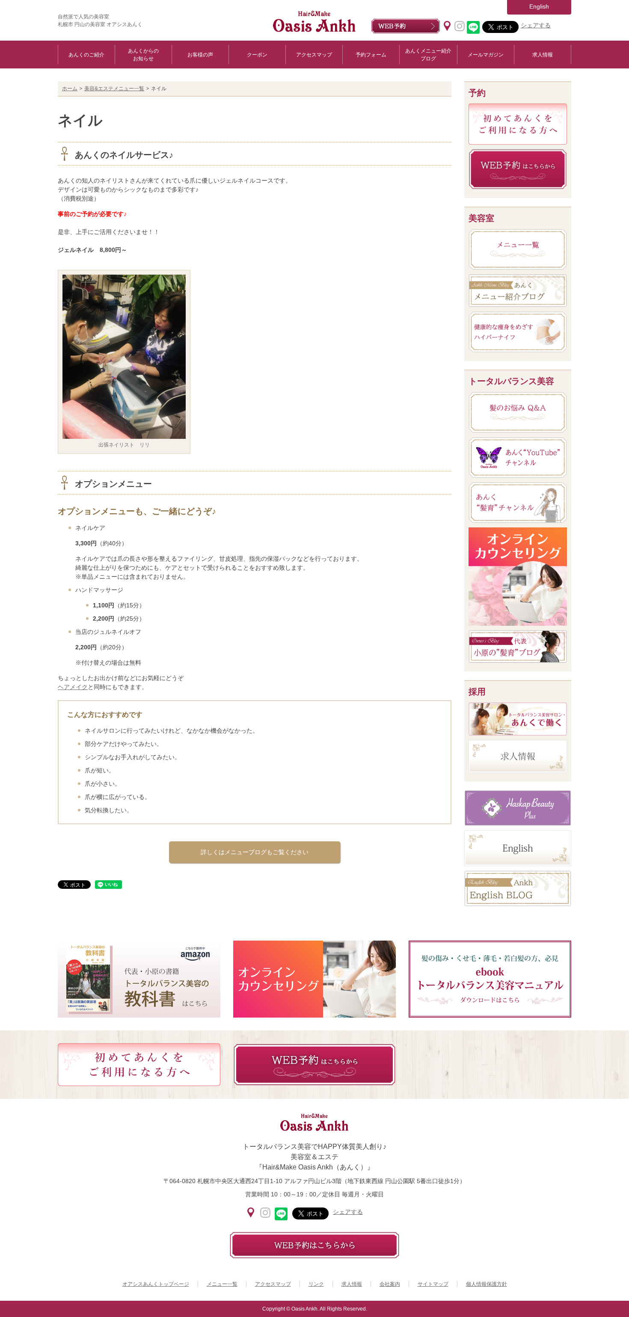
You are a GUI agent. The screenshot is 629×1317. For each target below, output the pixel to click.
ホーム (69, 89)
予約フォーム (371, 55)
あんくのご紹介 (86, 55)
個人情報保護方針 (486, 1284)
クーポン (257, 55)
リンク (316, 1284)
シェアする (536, 25)
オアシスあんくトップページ (155, 1284)
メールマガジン (486, 55)
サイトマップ (433, 1284)
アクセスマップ (314, 55)
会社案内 (390, 1284)
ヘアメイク (73, 687)
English (539, 6)
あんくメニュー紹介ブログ (428, 55)
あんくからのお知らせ (143, 55)
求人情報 (542, 55)
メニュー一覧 (222, 1284)
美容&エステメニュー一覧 (114, 89)
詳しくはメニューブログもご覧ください (255, 852)
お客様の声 (200, 55)
